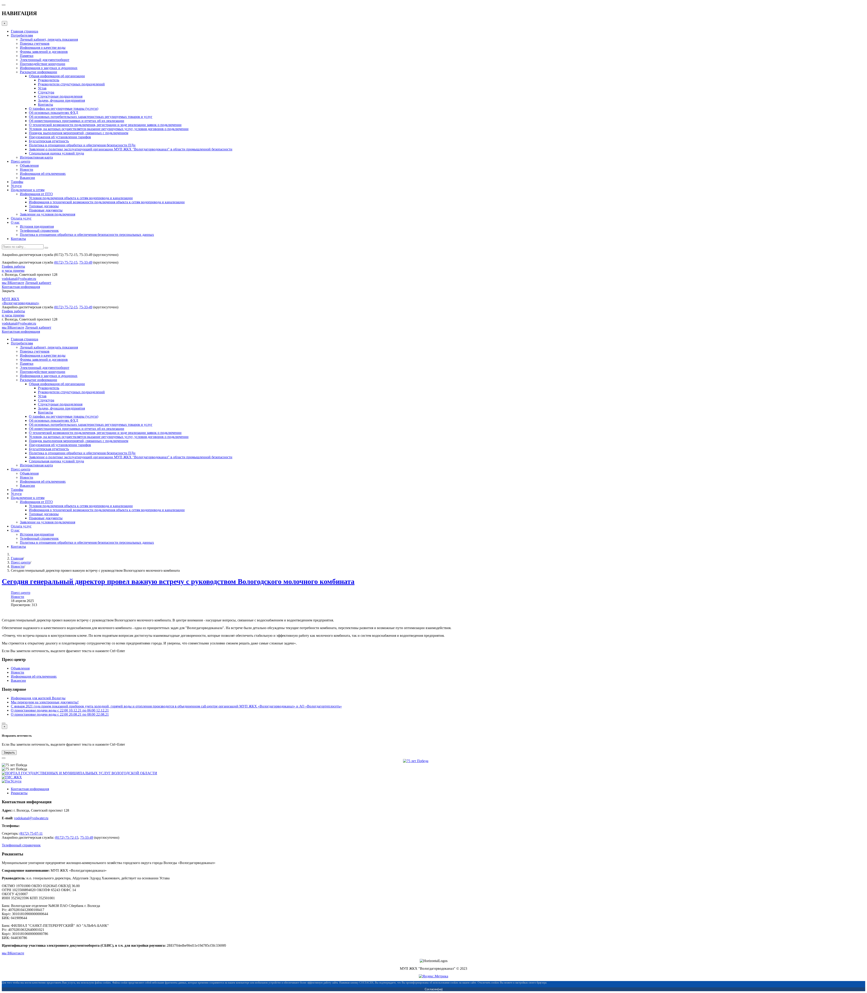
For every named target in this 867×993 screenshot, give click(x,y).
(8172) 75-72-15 (65, 262)
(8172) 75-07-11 (31, 833)
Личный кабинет (38, 283)
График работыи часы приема (13, 268)
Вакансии (18, 680)
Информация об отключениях (34, 676)
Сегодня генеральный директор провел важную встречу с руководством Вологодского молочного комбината (178, 581)
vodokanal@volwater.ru (19, 279)
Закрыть (9, 752)
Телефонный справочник (21, 845)
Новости (17, 566)
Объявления (20, 668)
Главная (17, 558)
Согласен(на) (434, 989)
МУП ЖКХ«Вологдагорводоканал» (20, 301)
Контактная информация (21, 287)
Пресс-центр (20, 562)
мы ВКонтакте (13, 283)
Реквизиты (19, 793)
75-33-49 (85, 262)
